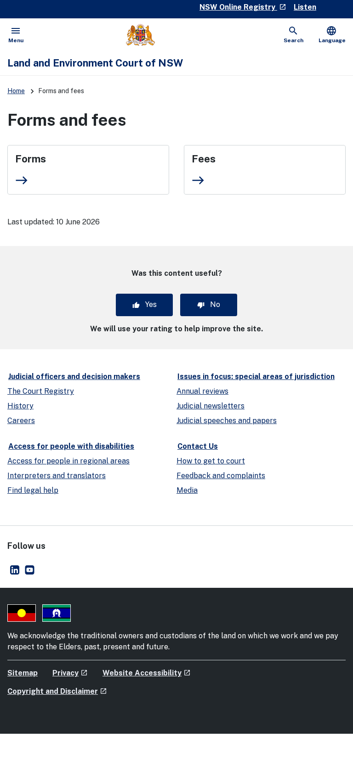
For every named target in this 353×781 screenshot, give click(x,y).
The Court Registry (40, 391)
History (20, 406)
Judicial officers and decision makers (74, 376)
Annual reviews (202, 391)
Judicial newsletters (210, 406)
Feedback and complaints (220, 475)
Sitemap (22, 673)
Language (332, 34)
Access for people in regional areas (68, 461)
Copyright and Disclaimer (57, 691)
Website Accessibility (146, 673)
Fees (204, 159)
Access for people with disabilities (71, 446)
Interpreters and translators (56, 475)
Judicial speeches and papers (226, 420)
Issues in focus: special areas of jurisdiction (256, 376)
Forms (30, 159)
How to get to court (210, 461)
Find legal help (32, 490)
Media (187, 490)
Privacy (70, 673)
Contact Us (197, 446)
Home (16, 91)
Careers (21, 420)
